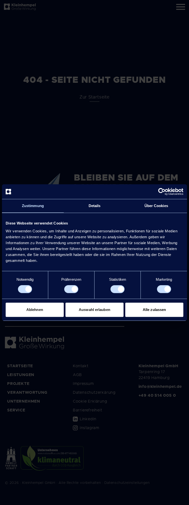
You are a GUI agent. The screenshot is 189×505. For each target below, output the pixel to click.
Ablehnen (34, 310)
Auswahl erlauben (94, 310)
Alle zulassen (154, 310)
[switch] (71, 289)
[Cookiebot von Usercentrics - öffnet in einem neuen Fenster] (161, 191)
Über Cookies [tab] (156, 206)
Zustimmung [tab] (33, 206)
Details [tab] (95, 206)
